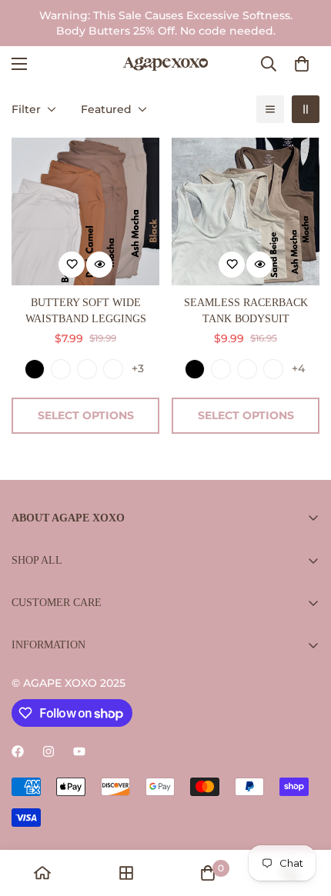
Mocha (113, 369)
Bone (61, 369)
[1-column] (270, 109)
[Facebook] (18, 751)
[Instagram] (48, 751)
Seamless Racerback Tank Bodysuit (246, 311)
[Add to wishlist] (72, 264)
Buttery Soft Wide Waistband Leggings (85, 311)
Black (34, 369)
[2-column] (305, 109)
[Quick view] (99, 264)
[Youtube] (79, 751)
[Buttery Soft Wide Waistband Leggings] (85, 211)
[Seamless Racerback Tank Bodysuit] (245, 211)
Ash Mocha (87, 369)
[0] (301, 64)
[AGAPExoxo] (165, 63)
